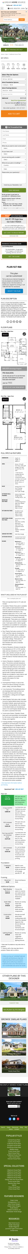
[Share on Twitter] (17, 321)
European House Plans (14, 1145)
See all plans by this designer (14, 1010)
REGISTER (17, 8)
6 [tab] (18, 43)
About (11, 1129)
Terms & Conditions (21, 15)
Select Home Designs (14, 1204)
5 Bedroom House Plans (14, 1176)
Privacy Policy (6, 16)
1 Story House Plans (14, 1187)
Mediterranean (14, 1149)
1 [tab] (5, 43)
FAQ (26, 1127)
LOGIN (23, 8)
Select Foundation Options (10, 82)
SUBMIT (21, 19)
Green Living (14, 1200)
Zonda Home (14, 1230)
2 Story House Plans (14, 1189)
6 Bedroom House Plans (14, 1177)
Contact (16, 1129)
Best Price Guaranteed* (18, 100)
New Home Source (14, 1223)
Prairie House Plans (14, 1151)
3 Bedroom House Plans (14, 1172)
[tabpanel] (14, 33)
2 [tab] (8, 43)
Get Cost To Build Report (14, 233)
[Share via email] (7, 321)
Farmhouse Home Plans (14, 1147)
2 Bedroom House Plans (14, 1170)
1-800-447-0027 (14, 5)
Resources (15, 1127)
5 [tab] (15, 43)
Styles (8, 1127)
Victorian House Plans (14, 1159)
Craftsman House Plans (14, 1144)
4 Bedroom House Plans (14, 1174)
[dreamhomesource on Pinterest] (18, 1119)
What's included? (6, 76)
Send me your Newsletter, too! (13, 185)
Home (2, 54)
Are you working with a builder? (11, 157)
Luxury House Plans (14, 1181)
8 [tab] (22, 43)
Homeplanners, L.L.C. (14, 1202)
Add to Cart (14, 113)
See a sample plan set (14, 598)
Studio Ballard (14, 1208)
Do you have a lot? (7, 151)
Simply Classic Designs (14, 1206)
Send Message (14, 190)
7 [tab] (20, 43)
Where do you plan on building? (11, 163)
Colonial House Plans (14, 1140)
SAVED (11, 8)
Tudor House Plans (14, 1157)
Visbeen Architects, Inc (14, 1210)
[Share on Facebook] (14, 321)
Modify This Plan (14, 291)
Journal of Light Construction (14, 1228)
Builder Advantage (14, 1225)
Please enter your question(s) (11, 172)
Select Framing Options (9, 88)
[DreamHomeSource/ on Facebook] (10, 1119)
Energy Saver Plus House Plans (14, 1179)
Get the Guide (14, 256)
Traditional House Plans (15, 54)
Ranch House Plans (14, 1153)
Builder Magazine (14, 1227)
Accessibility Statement (14, 1248)
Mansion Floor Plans (14, 1183)
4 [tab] (13, 43)
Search (3, 1127)
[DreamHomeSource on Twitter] (14, 1119)
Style (6, 54)
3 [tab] (10, 43)
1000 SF (14, 1185)
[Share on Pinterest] (20, 321)
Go (18, 1106)
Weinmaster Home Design (14, 1211)
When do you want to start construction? (14, 146)
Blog (21, 1127)
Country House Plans (14, 1142)
